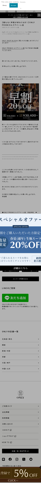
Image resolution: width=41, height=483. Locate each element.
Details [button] (23, 2)
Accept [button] (13, 5)
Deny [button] (5, 5)
